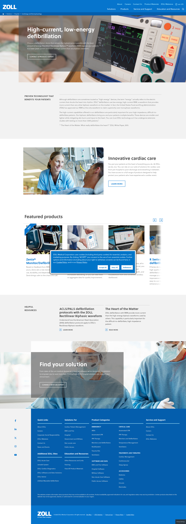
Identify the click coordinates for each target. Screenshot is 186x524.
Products (125, 9)
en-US (180, 4)
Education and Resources (168, 9)
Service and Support (143, 9)
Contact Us (41, 443)
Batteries (122, 475)
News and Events (43, 447)
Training (67, 465)
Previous (154, 220)
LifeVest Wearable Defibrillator (48, 481)
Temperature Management (128, 443)
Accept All (102, 267)
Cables (121, 479)
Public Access (69, 447)
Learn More (68, 330)
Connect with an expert (53, 385)
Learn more (116, 184)
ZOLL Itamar (41, 477)
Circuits (121, 483)
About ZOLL (41, 427)
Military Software (98, 473)
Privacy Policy (119, 515)
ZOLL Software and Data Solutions (49, 473)
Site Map (89, 515)
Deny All (115, 267)
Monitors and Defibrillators (101, 443)
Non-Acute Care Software (101, 477)
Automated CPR (97, 435)
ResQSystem (96, 447)
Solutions (111, 9)
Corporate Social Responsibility (48, 435)
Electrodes (122, 487)
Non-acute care (70, 443)
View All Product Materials (74, 469)
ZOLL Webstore (167, 4)
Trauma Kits (96, 451)
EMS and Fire (69, 431)
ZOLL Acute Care (43, 460)
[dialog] (93, 262)
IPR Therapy (96, 439)
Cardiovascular (124, 461)
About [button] (120, 4)
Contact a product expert (42, 56)
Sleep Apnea (123, 465)
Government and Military (74, 439)
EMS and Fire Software (100, 465)
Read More (113, 330)
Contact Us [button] (137, 4)
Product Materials (152, 4)
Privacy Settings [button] (181, 521)
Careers (128, 4)
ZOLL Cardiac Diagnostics (46, 469)
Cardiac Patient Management (75, 427)
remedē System (43, 465)
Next (161, 220)
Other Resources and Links (74, 460)
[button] (179, 5)
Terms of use (109, 515)
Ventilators (95, 455)
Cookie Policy (130, 515)
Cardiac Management (126, 457)
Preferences (127, 267)
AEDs (93, 430)
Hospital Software (98, 469)
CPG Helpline (98, 515)
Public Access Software (100, 481)
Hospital (16, 14)
